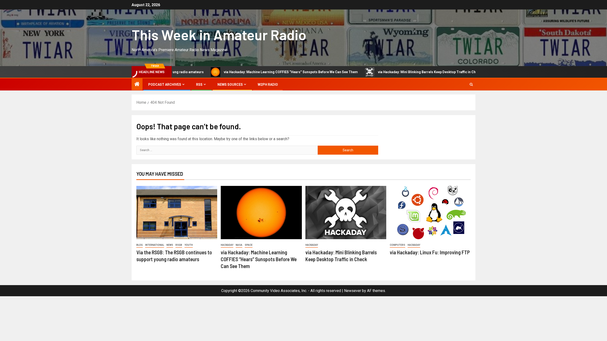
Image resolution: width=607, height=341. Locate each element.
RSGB (178, 245)
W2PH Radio (268, 84)
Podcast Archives (164, 84)
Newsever (352, 290)
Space (249, 245)
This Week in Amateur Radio (219, 34)
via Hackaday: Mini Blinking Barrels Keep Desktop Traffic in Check (411, 72)
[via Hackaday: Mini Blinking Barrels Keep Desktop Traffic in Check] (345, 212)
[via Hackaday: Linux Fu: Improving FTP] (430, 212)
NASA (239, 245)
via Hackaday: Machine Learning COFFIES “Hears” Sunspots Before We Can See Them (272, 72)
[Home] (137, 84)
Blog (139, 245)
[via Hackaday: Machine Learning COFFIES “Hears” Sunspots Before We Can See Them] (261, 212)
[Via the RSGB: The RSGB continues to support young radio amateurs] (176, 212)
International (154, 245)
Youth (188, 245)
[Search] (471, 84)
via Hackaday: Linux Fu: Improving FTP (430, 252)
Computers (397, 245)
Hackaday (227, 245)
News (169, 245)
